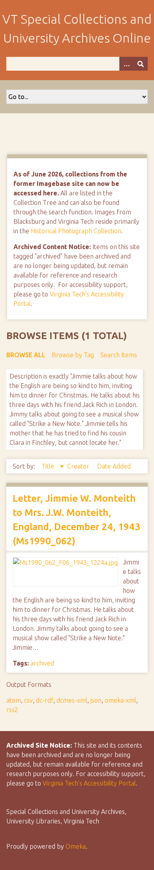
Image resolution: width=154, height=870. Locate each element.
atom (13, 700)
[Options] (126, 64)
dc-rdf (44, 700)
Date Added (114, 466)
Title (48, 466)
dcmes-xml (71, 700)
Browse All (25, 354)
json (95, 700)
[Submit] (140, 64)
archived (42, 663)
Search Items (118, 354)
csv (28, 700)
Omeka (76, 846)
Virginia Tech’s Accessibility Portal (89, 783)
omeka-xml (120, 700)
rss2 (12, 709)
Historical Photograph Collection (76, 230)
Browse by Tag (73, 354)
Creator (79, 466)
